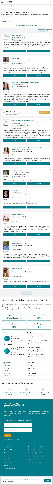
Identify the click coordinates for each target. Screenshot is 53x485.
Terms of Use (7, 459)
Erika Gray (14, 190)
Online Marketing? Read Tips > (36, 453)
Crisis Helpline (7, 447)
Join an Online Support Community (43, 393)
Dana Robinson (16, 58)
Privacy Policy (7, 462)
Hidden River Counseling (18, 35)
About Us (6, 453)
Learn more (10, 482)
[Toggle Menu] (50, 2)
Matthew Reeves (16, 242)
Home (2, 10)
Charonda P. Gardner (17, 268)
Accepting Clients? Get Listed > (36, 447)
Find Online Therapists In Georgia (10, 393)
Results (42, 31)
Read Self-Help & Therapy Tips (26, 393)
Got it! (47, 481)
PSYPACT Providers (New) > (35, 462)
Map (50, 31)
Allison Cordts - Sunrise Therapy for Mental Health (25, 82)
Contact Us (7, 456)
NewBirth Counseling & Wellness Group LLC (23, 120)
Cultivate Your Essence (18, 214)
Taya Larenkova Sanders (18, 171)
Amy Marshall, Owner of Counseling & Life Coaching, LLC (27, 148)
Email (14, 51)
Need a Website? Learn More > (36, 456)
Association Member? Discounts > (36, 450)
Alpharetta (9, 10)
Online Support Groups (9, 468)
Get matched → (45, 113)
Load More (26, 293)
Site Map (6, 465)
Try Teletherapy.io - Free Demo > (36, 459)
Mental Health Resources (10, 450)
